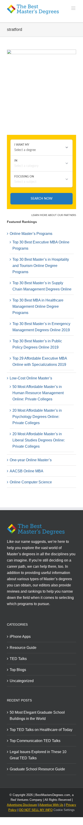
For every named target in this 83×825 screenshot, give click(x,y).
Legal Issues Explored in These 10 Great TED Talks (38, 755)
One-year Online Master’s (31, 460)
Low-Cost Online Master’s (31, 378)
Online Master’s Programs (31, 234)
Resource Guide (23, 648)
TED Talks (18, 659)
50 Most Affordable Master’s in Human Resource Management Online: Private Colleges (38, 393)
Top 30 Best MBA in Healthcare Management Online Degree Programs (37, 306)
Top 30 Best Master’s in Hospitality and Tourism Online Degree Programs (40, 265)
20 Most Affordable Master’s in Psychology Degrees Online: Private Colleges (37, 416)
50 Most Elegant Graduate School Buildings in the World (37, 715)
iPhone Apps (20, 637)
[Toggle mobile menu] (73, 8)
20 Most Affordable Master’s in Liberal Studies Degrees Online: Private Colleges (38, 440)
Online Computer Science (31, 482)
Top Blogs (18, 670)
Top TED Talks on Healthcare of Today (41, 730)
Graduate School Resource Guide (37, 769)
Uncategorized (22, 681)
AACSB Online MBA (26, 471)
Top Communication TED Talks (35, 741)
